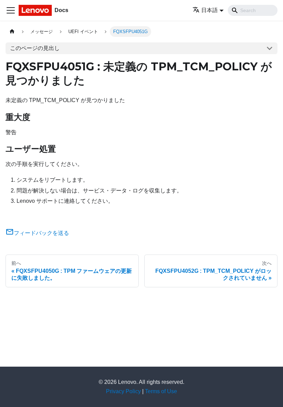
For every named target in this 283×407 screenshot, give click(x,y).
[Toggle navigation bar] (11, 10)
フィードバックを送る (41, 233)
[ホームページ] (12, 31)
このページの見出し (35, 48)
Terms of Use (161, 391)
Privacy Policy (123, 391)
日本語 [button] (209, 10)
